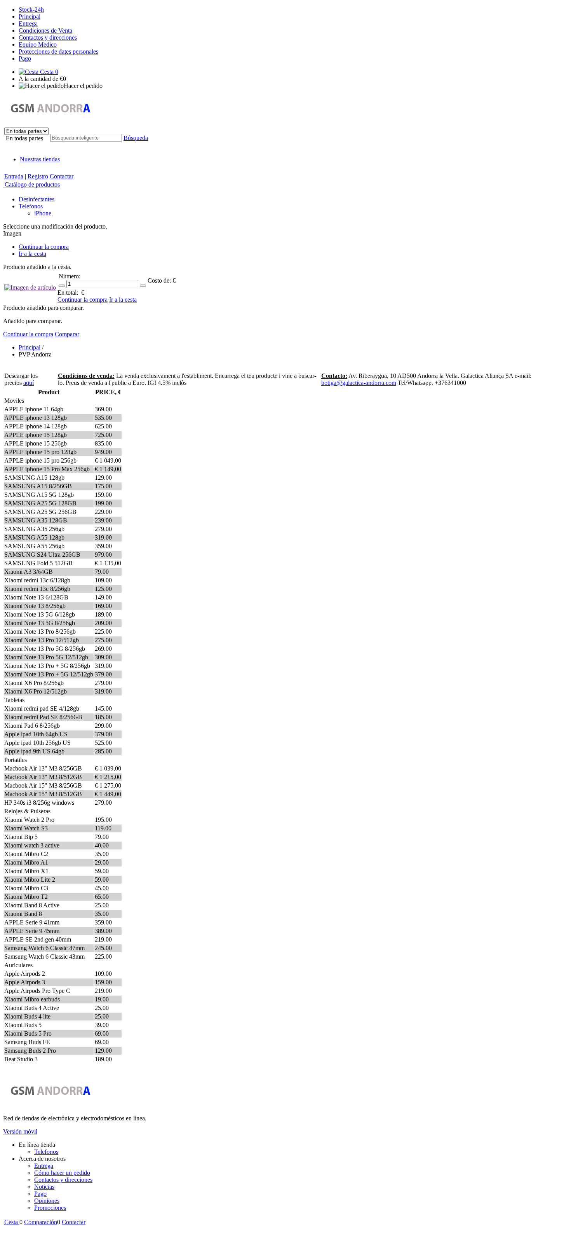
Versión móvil (20, 1131)
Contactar (61, 176)
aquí (28, 382)
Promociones (50, 1207)
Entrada (13, 176)
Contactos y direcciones (48, 37)
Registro (38, 176)
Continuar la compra (44, 246)
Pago (25, 58)
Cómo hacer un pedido (62, 1172)
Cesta (48, 71)
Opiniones (46, 1200)
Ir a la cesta (32, 253)
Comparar (67, 334)
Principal (29, 16)
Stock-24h (31, 9)
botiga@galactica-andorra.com (358, 382)
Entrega (28, 23)
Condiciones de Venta (45, 30)
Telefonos (46, 1151)
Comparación (40, 1222)
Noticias (44, 1186)
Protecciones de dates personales (58, 51)
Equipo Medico (38, 44)
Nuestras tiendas (40, 159)
